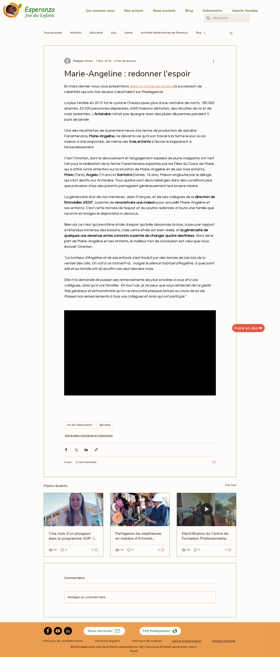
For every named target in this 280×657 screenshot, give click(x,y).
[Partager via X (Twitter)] (76, 450)
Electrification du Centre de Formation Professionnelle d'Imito (205, 536)
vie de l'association (79, 425)
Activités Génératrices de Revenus (164, 32)
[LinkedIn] (68, 631)
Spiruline (104, 425)
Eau (113, 32)
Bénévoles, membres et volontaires (89, 435)
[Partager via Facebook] (66, 450)
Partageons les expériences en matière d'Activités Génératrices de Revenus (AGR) (138, 536)
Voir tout (230, 485)
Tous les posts (53, 32)
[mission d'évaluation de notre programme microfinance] (73, 509)
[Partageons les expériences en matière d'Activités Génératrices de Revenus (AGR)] (140, 509)
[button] (231, 33)
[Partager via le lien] (96, 450)
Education (96, 32)
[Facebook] (48, 631)
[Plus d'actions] (213, 61)
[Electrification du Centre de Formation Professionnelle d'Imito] (206, 509)
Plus (198, 32)
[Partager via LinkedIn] (86, 450)
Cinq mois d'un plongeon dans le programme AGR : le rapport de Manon (73, 536)
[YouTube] (58, 631)
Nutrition (75, 32)
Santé (129, 32)
